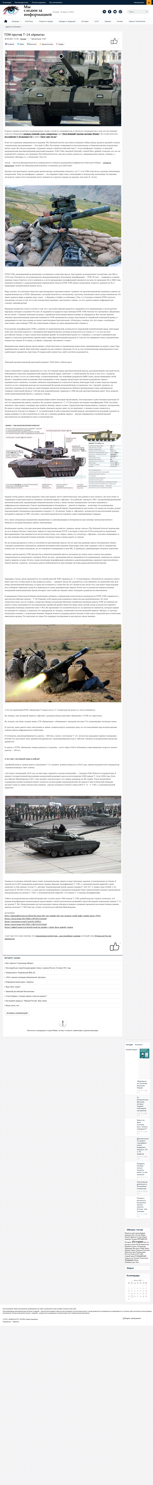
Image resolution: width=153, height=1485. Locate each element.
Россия (127, 1254)
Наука (147, 1248)
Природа (15, 21)
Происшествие (130, 1252)
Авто (133, 1235)
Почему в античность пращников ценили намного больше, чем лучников (142, 1204)
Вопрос (127, 1237)
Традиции (129, 1260)
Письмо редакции (39, 2)
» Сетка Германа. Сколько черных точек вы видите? (25, 996)
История (84, 21)
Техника (136, 1258)
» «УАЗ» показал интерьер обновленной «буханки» (25, 977)
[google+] (120, 11)
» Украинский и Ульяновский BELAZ (19, 972)
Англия (138, 1235)
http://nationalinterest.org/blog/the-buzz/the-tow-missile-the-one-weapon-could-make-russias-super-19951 (53, 915)
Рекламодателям (21, 2)
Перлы (133, 1250)
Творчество (129, 1258)
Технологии (144, 1258)
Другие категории (13, 27)
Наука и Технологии (137, 21)
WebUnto (16, 1322)
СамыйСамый (130, 1256)
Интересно (142, 1239)
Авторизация (139, 2)
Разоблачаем (140, 1252)
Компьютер (145, 1244)
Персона (139, 1250)
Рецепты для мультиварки (135, 1233)
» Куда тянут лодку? (12, 986)
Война (143, 1235)
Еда (140, 1237)
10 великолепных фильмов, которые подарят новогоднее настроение (142, 1103)
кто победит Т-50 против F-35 (19, 136)
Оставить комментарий (17, 1013)
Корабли (128, 1246)
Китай (138, 1244)
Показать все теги (132, 1262)
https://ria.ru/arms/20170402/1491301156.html (26, 918)
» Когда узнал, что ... (12, 1005)
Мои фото (136, 1248)
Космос (120, 21)
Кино (134, 1244)
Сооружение (140, 1256)
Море (142, 1248)
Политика (29, 21)
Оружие (108, 21)
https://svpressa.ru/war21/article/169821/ (23, 921)
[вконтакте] (115, 11)
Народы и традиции (67, 21)
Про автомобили (55, 2)
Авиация (128, 1235)
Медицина (128, 1248)
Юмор (136, 1260)
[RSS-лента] (104, 11)
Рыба (132, 1254)
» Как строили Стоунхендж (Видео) (18, 963)
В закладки (7, 2)
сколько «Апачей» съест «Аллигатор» (40, 134)
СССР (96, 21)
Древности (134, 1237)
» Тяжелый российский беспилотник (19, 991)
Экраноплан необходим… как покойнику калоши (58, 936)
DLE (21, 1319)
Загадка (134, 1239)
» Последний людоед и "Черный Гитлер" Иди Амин (25, 1000)
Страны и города (46, 21)
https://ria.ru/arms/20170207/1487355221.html (26, 924)
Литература (141, 1246)
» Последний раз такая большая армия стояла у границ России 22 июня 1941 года (37, 968)
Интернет (128, 1242)
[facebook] (110, 11)
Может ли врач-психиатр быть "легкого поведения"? (142, 1124)
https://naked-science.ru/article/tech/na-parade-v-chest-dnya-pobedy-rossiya (39, 927)
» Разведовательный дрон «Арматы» (19, 982)
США (141, 1254)
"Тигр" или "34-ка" (48, 136)
